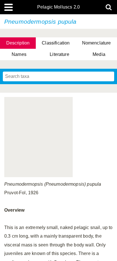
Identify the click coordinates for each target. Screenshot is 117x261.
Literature (59, 54)
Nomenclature (96, 43)
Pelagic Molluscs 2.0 (58, 7)
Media (99, 54)
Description (18, 43)
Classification (56, 43)
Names (19, 54)
